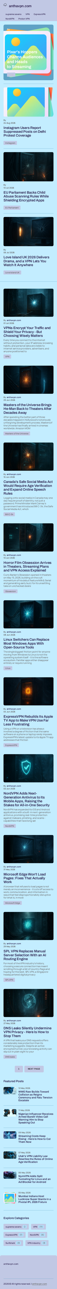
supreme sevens (13, 14)
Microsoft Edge (12, 903)
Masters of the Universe (16, 433)
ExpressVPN (40, 14)
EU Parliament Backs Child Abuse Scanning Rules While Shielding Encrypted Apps (26, 196)
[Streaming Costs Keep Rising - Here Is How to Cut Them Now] (10, 1137)
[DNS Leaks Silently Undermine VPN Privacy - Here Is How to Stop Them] (28, 1003)
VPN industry (36, 1243)
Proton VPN (24, 18)
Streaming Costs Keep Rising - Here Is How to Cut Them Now (34, 1139)
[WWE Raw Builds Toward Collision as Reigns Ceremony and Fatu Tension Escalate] (10, 1093)
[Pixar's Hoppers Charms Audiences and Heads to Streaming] (28, 52)
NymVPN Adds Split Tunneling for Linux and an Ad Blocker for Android (34, 1179)
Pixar (11, 74)
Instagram (10, 143)
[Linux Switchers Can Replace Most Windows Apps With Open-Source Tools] (28, 614)
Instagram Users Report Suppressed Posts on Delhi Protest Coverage (25, 131)
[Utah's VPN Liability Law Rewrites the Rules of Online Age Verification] (10, 1157)
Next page (34, 1069)
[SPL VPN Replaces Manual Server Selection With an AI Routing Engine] (28, 926)
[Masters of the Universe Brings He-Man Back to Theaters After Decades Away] (28, 380)
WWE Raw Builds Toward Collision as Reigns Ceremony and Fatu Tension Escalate (35, 1096)
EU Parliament (12, 207)
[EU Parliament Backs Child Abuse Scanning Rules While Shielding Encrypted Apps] (28, 166)
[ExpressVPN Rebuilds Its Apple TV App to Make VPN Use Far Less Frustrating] (28, 691)
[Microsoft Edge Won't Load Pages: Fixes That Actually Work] (28, 849)
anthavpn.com (39, 1283)
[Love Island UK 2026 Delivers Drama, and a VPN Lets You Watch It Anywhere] (28, 231)
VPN (28, 14)
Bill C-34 (9, 514)
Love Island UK (12, 272)
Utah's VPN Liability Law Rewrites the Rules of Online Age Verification (35, 1159)
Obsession (10, 591)
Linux (8, 668)
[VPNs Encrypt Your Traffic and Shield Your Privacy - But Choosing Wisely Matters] (28, 303)
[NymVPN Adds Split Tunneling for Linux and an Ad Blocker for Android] (10, 1177)
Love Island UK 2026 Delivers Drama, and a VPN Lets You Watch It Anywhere (26, 261)
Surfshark (13, 1243)
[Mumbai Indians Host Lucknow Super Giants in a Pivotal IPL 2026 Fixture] (10, 1198)
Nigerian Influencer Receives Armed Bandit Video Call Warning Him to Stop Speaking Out (35, 1118)
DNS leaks (10, 1056)
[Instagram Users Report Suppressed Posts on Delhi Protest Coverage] (28, 102)
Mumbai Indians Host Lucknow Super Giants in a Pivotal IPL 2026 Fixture (34, 1199)
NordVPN (10, 18)
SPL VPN (9, 979)
